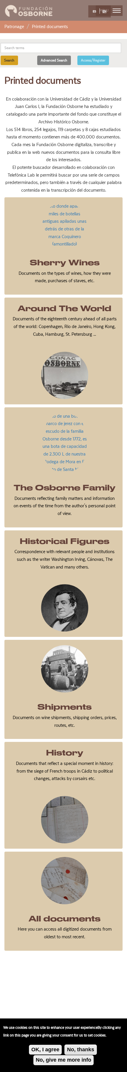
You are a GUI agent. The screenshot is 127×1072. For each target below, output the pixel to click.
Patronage (14, 26)
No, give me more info (63, 1060)
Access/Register (93, 60)
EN (104, 11)
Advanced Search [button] (54, 60)
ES (94, 11)
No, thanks (80, 1049)
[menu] (117, 10)
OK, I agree (45, 1049)
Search (9, 60)
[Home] (28, 10)
